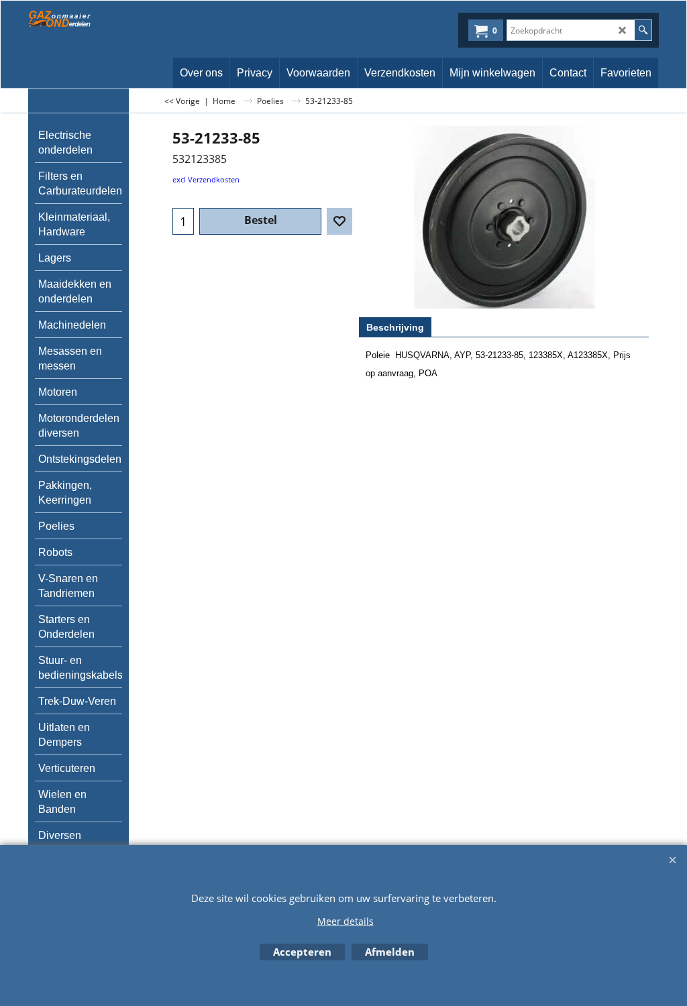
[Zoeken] (643, 30)
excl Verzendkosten (206, 179)
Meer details (345, 921)
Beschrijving (395, 327)
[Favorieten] (339, 221)
